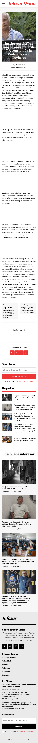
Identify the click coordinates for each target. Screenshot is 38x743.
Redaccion (6, 491)
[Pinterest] (21, 352)
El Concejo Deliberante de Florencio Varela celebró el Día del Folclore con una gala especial (24, 417)
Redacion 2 (20, 65)
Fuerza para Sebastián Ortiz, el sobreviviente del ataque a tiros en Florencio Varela (24, 407)
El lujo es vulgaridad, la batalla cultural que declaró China (25, 440)
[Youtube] (21, 646)
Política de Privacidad (25, 381)
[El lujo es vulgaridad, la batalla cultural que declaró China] (7, 439)
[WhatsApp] (26, 352)
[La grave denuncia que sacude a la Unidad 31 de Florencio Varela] (7, 397)
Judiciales (26, 39)
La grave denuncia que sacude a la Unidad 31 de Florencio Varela (25, 398)
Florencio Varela (8, 708)
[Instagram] (10, 646)
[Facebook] (12, 352)
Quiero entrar (18, 376)
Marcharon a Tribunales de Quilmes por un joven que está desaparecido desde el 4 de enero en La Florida (10, 312)
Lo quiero (18, 726)
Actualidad (12, 39)
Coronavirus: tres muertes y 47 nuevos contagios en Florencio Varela (27, 309)
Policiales (5, 699)
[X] (16, 352)
